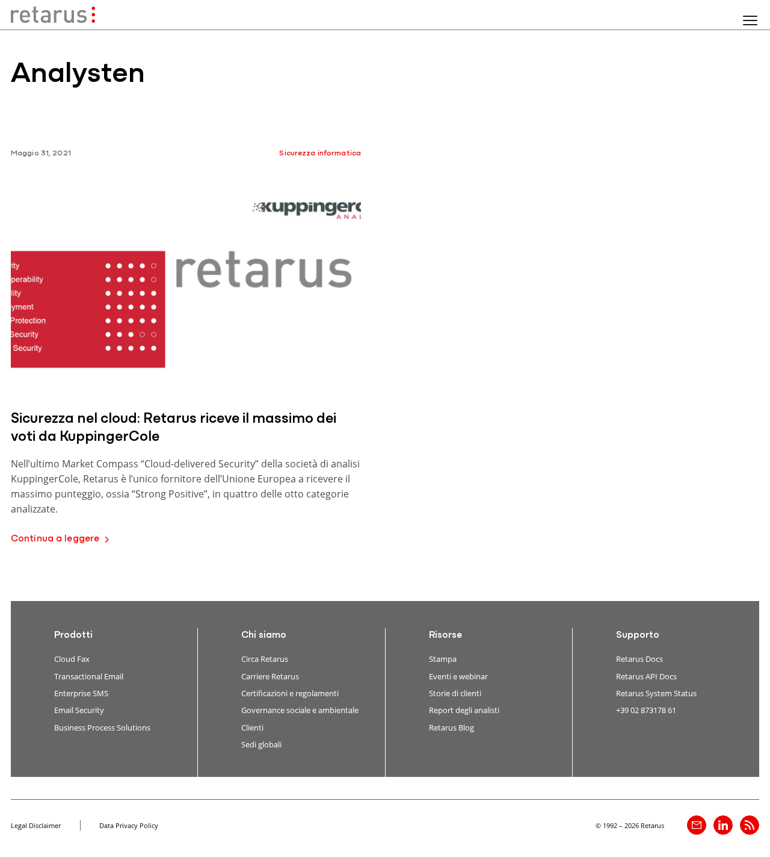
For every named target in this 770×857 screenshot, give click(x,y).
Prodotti (73, 635)
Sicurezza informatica (320, 153)
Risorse (445, 635)
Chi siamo (263, 635)
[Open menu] (750, 20)
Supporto (637, 635)
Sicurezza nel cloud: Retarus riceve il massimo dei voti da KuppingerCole (173, 428)
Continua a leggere (55, 539)
